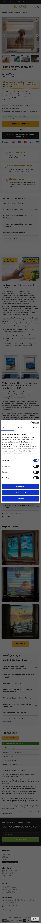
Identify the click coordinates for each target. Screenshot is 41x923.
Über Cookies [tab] (33, 428)
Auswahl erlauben (20, 492)
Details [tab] (20, 428)
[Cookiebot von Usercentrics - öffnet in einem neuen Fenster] (30, 422)
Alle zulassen (20, 486)
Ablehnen (20, 499)
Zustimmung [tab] (7, 428)
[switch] (36, 466)
